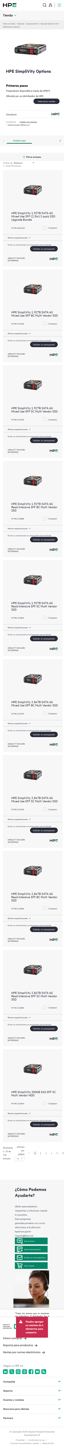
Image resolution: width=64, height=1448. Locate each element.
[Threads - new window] (24, 1371)
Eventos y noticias (13, 1399)
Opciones (20, 23)
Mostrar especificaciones (18, 237)
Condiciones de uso (36, 1440)
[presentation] (60, 140)
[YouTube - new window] (37, 1371)
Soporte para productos (32, 1249)
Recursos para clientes (16, 1408)
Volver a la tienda (9, 23)
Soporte (8, 1390)
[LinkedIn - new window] (5, 1371)
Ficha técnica (11, 114)
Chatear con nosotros (28, 121)
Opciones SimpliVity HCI (49, 23)
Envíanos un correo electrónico (35, 1257)
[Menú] (59, 5)
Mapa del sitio (48, 1443)
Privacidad (20, 1440)
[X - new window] (11, 1371)
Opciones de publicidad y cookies (24, 1443)
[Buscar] (44, 5)
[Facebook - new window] (31, 1371)
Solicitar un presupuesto (44, 248)
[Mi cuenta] (50, 5)
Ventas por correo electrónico (21, 1352)
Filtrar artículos (33, 156)
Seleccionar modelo (46, 101)
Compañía (9, 1381)
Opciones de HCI (32, 23)
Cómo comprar (29, 1265)
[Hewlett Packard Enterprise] (9, 5)
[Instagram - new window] (18, 1371)
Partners (8, 1418)
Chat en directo (29, 1241)
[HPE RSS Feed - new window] (43, 1371)
